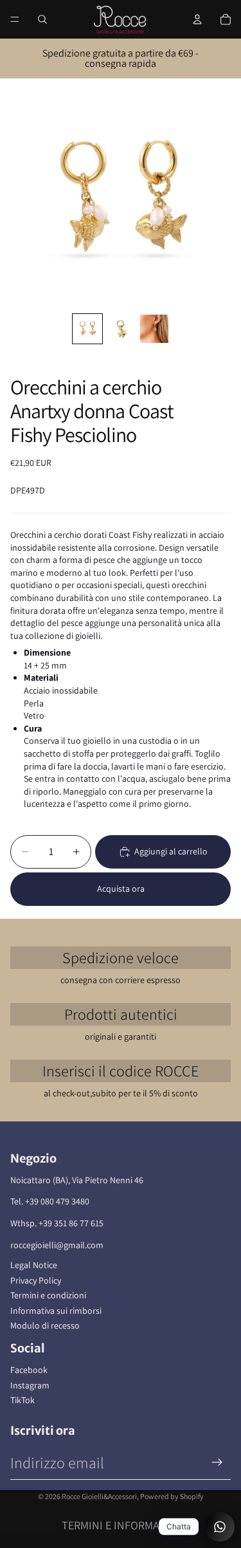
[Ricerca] (42, 19)
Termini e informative (121, 1525)
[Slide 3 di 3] (154, 329)
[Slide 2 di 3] (121, 329)
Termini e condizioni (48, 1295)
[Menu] (15, 19)
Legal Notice (33, 1265)
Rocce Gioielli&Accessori (99, 1496)
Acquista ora (121, 888)
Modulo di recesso (45, 1325)
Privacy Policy (35, 1280)
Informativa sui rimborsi (56, 1310)
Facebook (29, 1370)
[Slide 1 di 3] (87, 329)
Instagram (29, 1385)
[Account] (197, 19)
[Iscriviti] (217, 1462)
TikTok (22, 1400)
